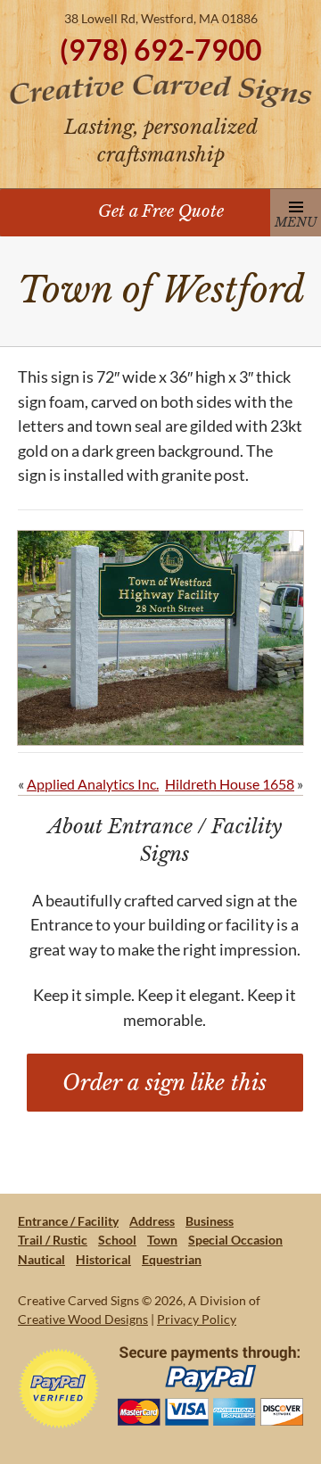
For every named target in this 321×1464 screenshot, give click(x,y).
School (117, 1239)
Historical (103, 1259)
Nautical (41, 1259)
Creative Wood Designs (83, 1319)
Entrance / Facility (68, 1220)
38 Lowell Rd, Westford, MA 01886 (161, 18)
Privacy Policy (196, 1319)
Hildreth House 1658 (229, 783)
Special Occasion (235, 1239)
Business (209, 1220)
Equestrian (172, 1259)
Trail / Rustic (52, 1239)
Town (162, 1239)
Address (152, 1220)
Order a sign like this (164, 1083)
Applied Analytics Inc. (93, 783)
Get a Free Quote (161, 211)
